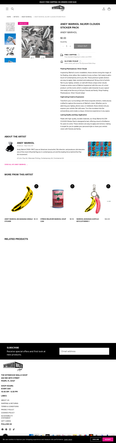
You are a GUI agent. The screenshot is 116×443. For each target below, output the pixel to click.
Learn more (68, 439)
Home (9, 17)
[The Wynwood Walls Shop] (58, 8)
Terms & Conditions (10, 406)
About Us (5, 400)
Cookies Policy (7, 413)
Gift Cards (6, 421)
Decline (96, 439)
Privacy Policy (7, 410)
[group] (10, 27)
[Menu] (7, 8)
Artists (16, 17)
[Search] (12, 8)
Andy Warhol (27, 17)
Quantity (63, 42)
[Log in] (103, 8)
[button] (109, 8)
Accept (108, 439)
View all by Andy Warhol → (16, 164)
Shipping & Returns (9, 403)
